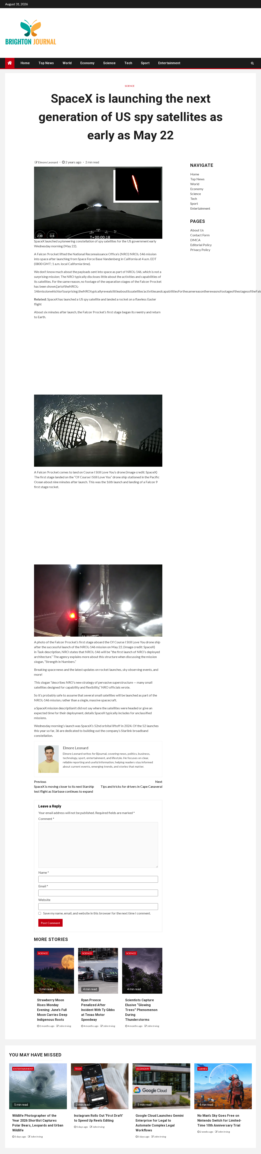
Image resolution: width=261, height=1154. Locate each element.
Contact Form (200, 235)
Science (109, 63)
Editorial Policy (201, 245)
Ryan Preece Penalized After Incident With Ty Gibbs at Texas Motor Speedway (98, 1010)
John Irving (65, 1025)
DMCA (195, 240)
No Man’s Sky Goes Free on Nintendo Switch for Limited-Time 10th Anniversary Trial (219, 1120)
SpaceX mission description (55, 708)
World (67, 63)
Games (202, 1068)
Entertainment (169, 63)
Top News (46, 63)
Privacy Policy (200, 250)
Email (43, 886)
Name (43, 872)
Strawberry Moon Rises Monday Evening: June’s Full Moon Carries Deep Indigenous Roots (52, 1010)
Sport (145, 63)
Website (44, 900)
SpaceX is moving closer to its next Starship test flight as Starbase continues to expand (64, 786)
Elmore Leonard (48, 162)
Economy (87, 63)
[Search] (252, 63)
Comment (46, 819)
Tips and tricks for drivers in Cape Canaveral (131, 784)
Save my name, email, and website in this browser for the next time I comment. (97, 913)
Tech (128, 63)
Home (25, 63)
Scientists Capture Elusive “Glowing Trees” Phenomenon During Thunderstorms (141, 1010)
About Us (197, 230)
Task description (48, 652)
